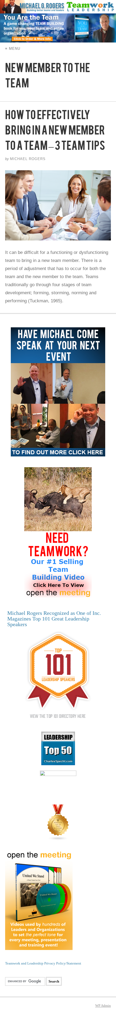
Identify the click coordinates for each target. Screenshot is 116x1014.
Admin (103, 1006)
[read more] (58, 205)
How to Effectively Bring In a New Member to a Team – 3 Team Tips (55, 132)
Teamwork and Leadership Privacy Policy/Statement (43, 963)
